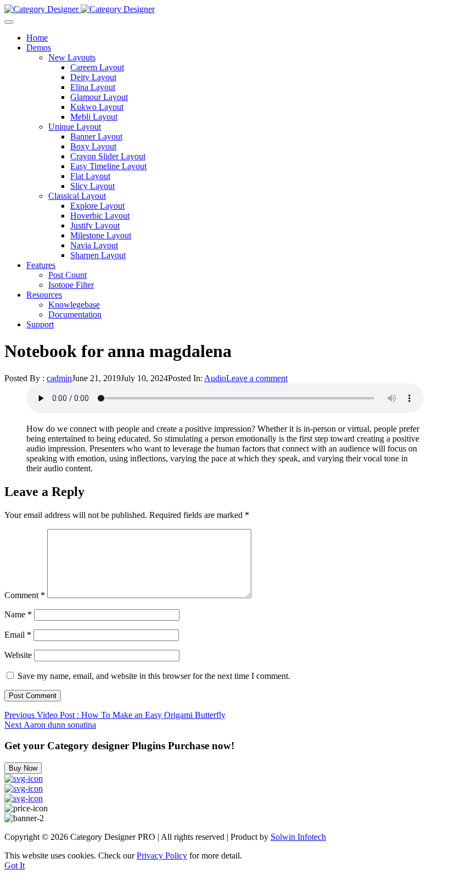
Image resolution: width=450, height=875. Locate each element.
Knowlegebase (74, 304)
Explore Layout (97, 205)
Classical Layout (77, 195)
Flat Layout (90, 176)
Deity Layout (93, 77)
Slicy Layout (92, 186)
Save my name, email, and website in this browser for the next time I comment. (154, 676)
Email (17, 634)
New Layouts (71, 57)
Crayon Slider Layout (107, 156)
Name (18, 614)
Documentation (75, 314)
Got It (14, 865)
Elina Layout (92, 87)
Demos (38, 47)
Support (40, 324)
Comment (24, 595)
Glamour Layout (99, 97)
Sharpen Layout (98, 255)
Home (37, 37)
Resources (44, 294)
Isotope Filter (71, 284)
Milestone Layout (100, 235)
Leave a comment (257, 378)
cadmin (59, 378)
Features (40, 265)
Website (18, 655)
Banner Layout (96, 136)
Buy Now (23, 768)
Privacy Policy (162, 855)
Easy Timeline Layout (108, 166)
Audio (215, 378)
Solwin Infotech (298, 836)
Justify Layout (95, 225)
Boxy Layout (93, 146)
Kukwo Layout (96, 107)
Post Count (67, 275)
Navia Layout (94, 245)
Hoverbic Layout (100, 215)
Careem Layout (97, 67)
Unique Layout (74, 126)
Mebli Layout (93, 116)
